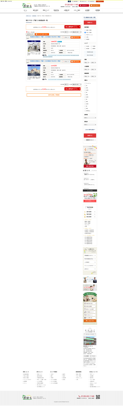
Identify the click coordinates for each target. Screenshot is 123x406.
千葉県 (93, 46)
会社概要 (87, 11)
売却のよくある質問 (90, 309)
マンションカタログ (88, 265)
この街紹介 (86, 262)
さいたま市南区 (54, 381)
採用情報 (98, 11)
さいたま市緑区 (54, 379)
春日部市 (64, 377)
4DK (87, 108)
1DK (87, 87)
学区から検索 (26, 375)
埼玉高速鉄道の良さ (88, 258)
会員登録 (25, 381)
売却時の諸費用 (89, 306)
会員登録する (84, 5)
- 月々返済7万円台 (88, 240)
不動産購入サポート (88, 255)
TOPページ (92, 374)
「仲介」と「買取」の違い (41, 379)
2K (86, 92)
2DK (87, 94)
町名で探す (89, 216)
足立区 (64, 379)
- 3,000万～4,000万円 (89, 231)
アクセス (93, 356)
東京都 (87, 48)
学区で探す (89, 214)
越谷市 (64, 374)
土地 (87, 37)
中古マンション (89, 34)
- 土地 (85, 226)
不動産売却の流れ (89, 303)
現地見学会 (56, 11)
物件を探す (35, 11)
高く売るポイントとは (41, 384)
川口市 (52, 374)
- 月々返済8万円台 (88, 242)
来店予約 (91, 377)
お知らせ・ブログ (93, 383)
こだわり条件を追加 (89, 129)
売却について (46, 11)
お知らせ (86, 268)
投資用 (87, 39)
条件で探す (89, 211)
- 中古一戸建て (87, 223)
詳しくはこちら (90, 320)
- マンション (87, 224)
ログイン (25, 383)
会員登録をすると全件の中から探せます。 (44, 27)
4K (86, 106)
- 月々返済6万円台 (88, 238)
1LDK (87, 90)
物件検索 (75, 1)
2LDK (87, 97)
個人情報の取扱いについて (95, 386)
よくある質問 (39, 381)
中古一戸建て (89, 32)
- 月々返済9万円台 (88, 243)
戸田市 (52, 377)
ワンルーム (88, 83)
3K (86, 99)
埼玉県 (87, 46)
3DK (87, 101)
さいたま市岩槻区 (54, 383)
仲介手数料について (90, 312)
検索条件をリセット (90, 139)
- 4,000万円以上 (87, 233)
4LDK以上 (88, 110)
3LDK (87, 103)
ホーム (25, 11)
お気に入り (84, 1)
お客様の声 (66, 11)
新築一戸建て (89, 30)
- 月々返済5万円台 (88, 237)
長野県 (93, 48)
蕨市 (51, 375)
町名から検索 (26, 377)
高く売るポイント (89, 314)
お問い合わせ (95, 5)
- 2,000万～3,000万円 (89, 230)
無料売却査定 (39, 375)
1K (86, 85)
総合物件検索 (26, 374)
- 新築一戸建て (87, 221)
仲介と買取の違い (89, 317)
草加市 (64, 375)
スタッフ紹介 (77, 11)
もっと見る (90, 190)
